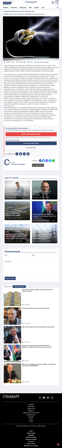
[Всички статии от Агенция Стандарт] (7, 162)
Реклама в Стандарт (31, 439)
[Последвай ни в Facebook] (39, 397)
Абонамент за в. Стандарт (31, 446)
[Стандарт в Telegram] (24, 153)
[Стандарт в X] (28, 153)
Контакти (31, 441)
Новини (31, 404)
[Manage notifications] (58, 444)
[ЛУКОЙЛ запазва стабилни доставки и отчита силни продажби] (44, 189)
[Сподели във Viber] (46, 160)
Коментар (8, 261)
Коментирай (39, 165)
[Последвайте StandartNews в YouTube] (7, 4)
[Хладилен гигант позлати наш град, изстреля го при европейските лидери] (17, 210)
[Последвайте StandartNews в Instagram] (5, 4)
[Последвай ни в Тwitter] (48, 397)
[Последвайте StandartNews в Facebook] (3, 4)
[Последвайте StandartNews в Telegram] (9, 4)
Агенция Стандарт (42, 62)
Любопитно (31, 415)
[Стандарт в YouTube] (20, 153)
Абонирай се (7, 3)
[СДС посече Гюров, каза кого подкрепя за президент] (12, 334)
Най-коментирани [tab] (19, 286)
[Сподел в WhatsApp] (53, 160)
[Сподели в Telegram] (50, 160)
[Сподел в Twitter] (43, 160)
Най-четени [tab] (7, 286)
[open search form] (57, 7)
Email (33, 255)
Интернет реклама (31, 437)
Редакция (31, 435)
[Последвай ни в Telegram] (52, 397)
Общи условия (31, 433)
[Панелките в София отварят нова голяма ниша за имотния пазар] (12, 297)
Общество (31, 408)
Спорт (31, 421)
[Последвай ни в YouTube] (44, 397)
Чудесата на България (31, 412)
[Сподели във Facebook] (40, 160)
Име (6, 255)
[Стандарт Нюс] (11, 398)
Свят (31, 419)
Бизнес (31, 417)
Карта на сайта (31, 444)
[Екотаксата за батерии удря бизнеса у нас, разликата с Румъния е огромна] (44, 233)
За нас (31, 431)
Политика (31, 406)
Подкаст (31, 410)
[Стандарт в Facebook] (16, 153)
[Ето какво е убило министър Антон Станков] (12, 316)
